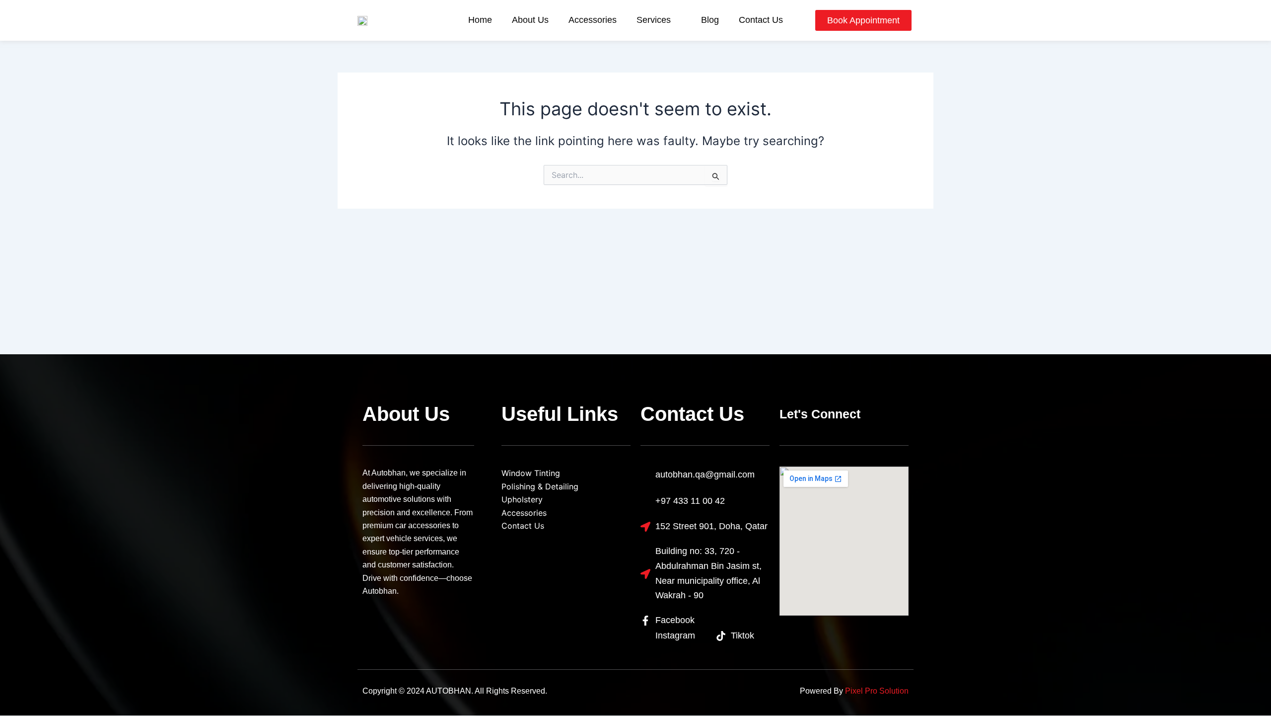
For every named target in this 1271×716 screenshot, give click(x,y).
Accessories (592, 20)
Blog (710, 20)
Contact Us (761, 20)
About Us (530, 20)
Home (480, 20)
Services (653, 20)
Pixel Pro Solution (877, 691)
